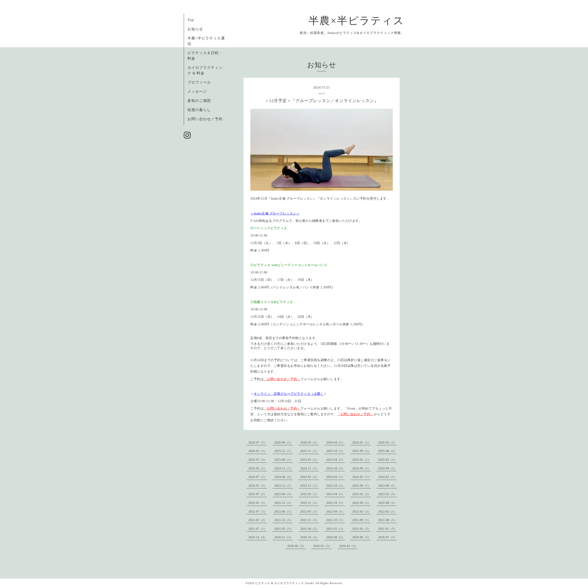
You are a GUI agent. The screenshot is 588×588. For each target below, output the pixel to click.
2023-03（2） (361, 494)
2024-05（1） (309, 477)
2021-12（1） (283, 520)
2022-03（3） (361, 511)
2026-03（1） (361, 442)
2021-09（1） (361, 520)
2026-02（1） (387, 442)
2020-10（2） (309, 537)
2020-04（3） (348, 546)
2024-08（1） (387, 468)
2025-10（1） (335, 451)
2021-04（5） (309, 528)
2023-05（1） (309, 494)
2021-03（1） (335, 528)
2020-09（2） (335, 537)
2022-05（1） (309, 511)
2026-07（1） (258, 442)
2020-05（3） (322, 546)
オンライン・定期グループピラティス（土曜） (289, 394)
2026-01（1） (258, 451)
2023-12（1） (283, 485)
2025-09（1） (361, 451)
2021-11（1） (309, 520)
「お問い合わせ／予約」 (282, 379)
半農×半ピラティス (356, 20)
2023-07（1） (258, 494)
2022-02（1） (387, 511)
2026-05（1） (309, 442)
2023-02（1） (387, 494)
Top (190, 20)
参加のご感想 (199, 101)
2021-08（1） (387, 520)
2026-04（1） (335, 442)
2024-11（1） (309, 468)
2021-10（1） (335, 520)
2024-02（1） (387, 477)
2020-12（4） (258, 537)
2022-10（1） (335, 502)
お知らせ (195, 29)
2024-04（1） (335, 477)
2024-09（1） (361, 468)
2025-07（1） (258, 459)
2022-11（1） (309, 502)
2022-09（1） (361, 502)
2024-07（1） (258, 477)
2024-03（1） (361, 477)
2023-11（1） (309, 485)
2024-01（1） (258, 485)
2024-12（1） (283, 468)
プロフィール (199, 82)
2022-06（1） (283, 511)
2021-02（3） (361, 528)
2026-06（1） (283, 442)
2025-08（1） (387, 451)
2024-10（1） (335, 468)
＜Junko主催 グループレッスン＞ (275, 213)
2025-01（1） (258, 468)
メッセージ (197, 91)
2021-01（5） (387, 528)
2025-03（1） (361, 459)
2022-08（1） (387, 502)
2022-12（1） (283, 502)
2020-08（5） (361, 537)
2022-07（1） (258, 511)
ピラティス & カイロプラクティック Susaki (284, 583)
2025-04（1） (335, 459)
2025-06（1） (283, 459)
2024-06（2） (283, 477)
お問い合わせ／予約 (205, 119)
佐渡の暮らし (199, 110)
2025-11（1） (309, 451)
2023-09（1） (361, 485)
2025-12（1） (283, 451)
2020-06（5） (296, 546)
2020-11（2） (283, 537)
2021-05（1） (283, 528)
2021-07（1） (258, 528)
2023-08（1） (387, 485)
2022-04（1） (335, 511)
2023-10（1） (335, 485)
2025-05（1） (309, 459)
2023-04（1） (335, 494)
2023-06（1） (283, 494)
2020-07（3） (387, 537)
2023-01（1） (258, 502)
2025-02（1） (387, 459)
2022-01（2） (258, 520)
